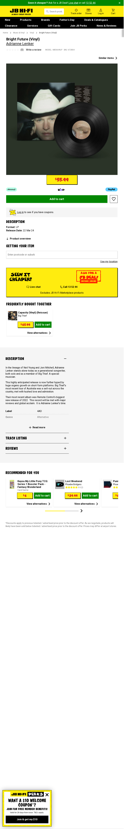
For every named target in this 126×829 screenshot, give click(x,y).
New (7, 19)
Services (32, 25)
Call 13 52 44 (70, 286)
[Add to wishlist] (114, 199)
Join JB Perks (78, 25)
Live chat (73, 2)
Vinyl (32, 33)
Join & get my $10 (27, 819)
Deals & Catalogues (96, 19)
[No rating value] (13, 49)
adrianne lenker (20, 44)
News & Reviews (106, 25)
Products (25, 19)
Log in (20, 212)
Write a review (33, 49)
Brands (45, 19)
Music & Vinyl (19, 33)
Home (5, 33)
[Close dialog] (47, 795)
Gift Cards (54, 25)
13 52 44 (90, 2)
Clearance (11, 25)
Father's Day (67, 19)
